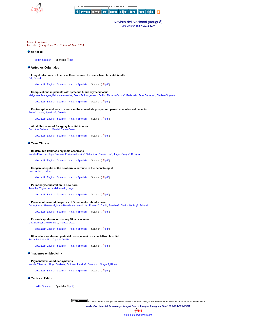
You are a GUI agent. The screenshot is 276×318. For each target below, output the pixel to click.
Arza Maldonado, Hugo (61, 188)
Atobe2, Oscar (67, 222)
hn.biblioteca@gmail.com (138, 315)
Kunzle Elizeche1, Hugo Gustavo (47, 264)
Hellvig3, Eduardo (139, 205)
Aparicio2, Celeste (56, 112)
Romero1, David (98, 205)
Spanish (61, 84)
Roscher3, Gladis (118, 205)
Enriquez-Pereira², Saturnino (81, 154)
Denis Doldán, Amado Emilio (89, 95)
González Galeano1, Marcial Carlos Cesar (52, 129)
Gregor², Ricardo (130, 154)
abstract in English (45, 84)
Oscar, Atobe (35, 205)
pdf (72, 59)
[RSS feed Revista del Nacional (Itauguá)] (158, 12)
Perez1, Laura (36, 112)
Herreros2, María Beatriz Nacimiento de (65, 205)
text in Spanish (43, 59)
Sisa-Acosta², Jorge (109, 154)
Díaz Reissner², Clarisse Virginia (157, 95)
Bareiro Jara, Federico (41, 171)
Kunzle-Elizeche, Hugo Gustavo (46, 154)
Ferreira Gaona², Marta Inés (122, 95)
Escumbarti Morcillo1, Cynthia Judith (49, 239)
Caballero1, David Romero (43, 222)
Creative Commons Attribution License (186, 301)
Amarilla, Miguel (37, 188)
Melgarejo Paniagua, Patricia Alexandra (50, 95)
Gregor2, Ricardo (109, 264)
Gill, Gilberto (35, 78)
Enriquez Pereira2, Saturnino (82, 264)
